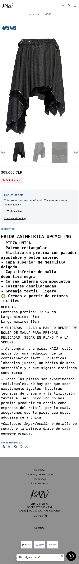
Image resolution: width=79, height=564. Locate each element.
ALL (40, 14)
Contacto (39, 470)
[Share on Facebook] (3, 447)
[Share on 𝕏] (9, 447)
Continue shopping (15, 218)
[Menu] (63, 5)
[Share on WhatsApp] (15, 447)
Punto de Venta (39, 483)
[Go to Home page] (7, 5)
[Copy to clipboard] (27, 447)
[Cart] (75, 5)
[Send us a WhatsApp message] (71, 556)
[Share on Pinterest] (21, 447)
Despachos (39, 479)
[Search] (69, 5)
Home (31, 14)
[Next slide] (75, 152)
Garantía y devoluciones (39, 474)
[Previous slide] (4, 152)
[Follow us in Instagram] (45, 516)
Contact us (16, 211)
